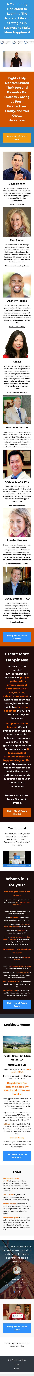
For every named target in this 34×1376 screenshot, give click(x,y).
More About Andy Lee (17, 505)
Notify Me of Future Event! (17, 137)
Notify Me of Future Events (17, 1328)
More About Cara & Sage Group (17, 266)
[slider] (17, 65)
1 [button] (14, 1292)
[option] (17, 1267)
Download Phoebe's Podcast (17, 564)
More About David (17, 205)
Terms (17, 1364)
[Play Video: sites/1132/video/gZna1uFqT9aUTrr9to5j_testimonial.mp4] (17, 857)
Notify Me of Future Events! (17, 637)
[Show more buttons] (29, 865)
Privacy (17, 1369)
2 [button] (17, 1292)
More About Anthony (17, 327)
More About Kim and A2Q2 (17, 392)
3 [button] (19, 1292)
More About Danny (17, 622)
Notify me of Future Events (17, 1004)
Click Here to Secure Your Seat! (17, 1156)
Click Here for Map (17, 1138)
